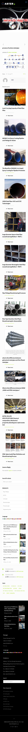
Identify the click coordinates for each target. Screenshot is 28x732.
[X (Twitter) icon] (12, 726)
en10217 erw (6, 701)
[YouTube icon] (14, 726)
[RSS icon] (17, 726)
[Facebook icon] (11, 726)
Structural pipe (6, 502)
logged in (10, 470)
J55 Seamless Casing (8, 706)
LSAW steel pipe (19, 571)
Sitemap (5, 645)
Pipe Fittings (6, 491)
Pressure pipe (6, 505)
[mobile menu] (26, 2)
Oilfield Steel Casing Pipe (9, 696)
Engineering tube (7, 509)
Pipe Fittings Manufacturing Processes (14, 293)
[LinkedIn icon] (15, 726)
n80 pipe (5, 698)
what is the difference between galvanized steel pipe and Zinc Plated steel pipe (13, 360)
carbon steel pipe (12, 52)
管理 (12, 80)
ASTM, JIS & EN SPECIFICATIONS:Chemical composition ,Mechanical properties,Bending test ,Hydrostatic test (13, 420)
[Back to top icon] (14, 718)
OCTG (4, 495)
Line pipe (5, 498)
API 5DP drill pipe (7, 709)
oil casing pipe (6, 693)
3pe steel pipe (6, 704)
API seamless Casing (8, 691)
